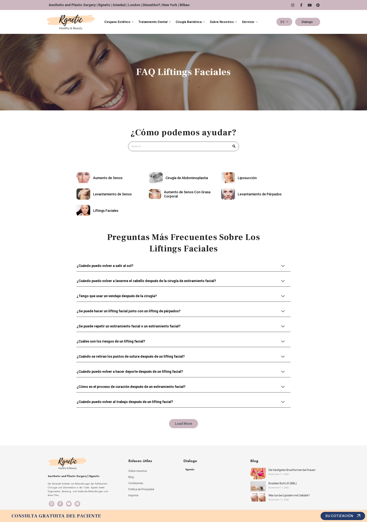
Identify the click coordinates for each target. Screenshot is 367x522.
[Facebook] (60, 504)
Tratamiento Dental (152, 22)
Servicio (248, 22)
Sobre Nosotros (222, 22)
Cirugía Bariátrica (189, 22)
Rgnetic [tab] (190, 469)
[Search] (234, 146)
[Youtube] (69, 504)
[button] (183, 423)
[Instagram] (51, 504)
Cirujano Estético (117, 22)
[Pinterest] (77, 504)
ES (282, 22)
